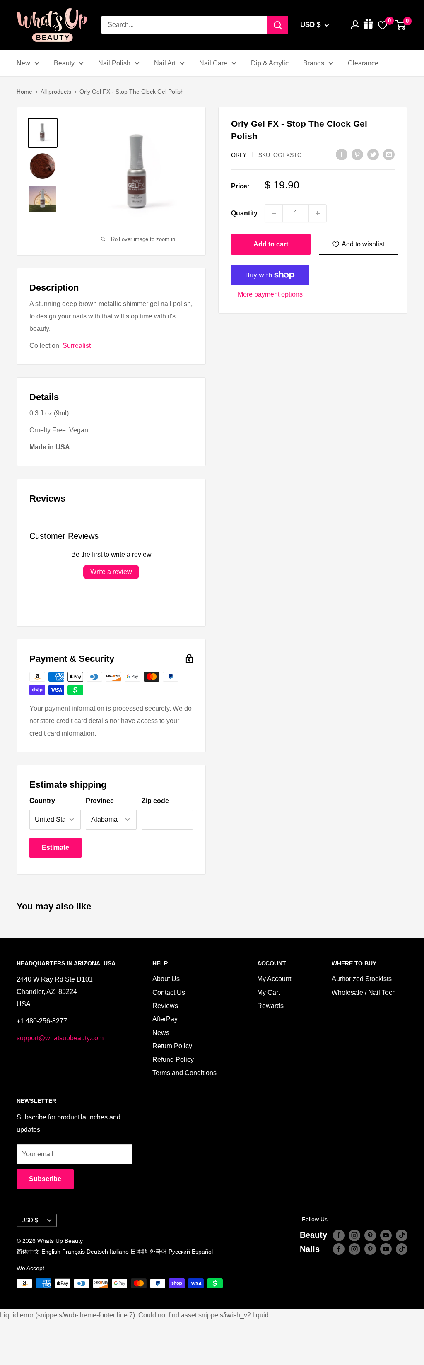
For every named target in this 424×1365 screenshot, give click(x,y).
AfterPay (165, 1019)
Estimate (55, 847)
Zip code (155, 800)
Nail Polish (114, 63)
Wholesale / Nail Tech (364, 992)
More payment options (270, 294)
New (23, 63)
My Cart (268, 992)
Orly (238, 155)
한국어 (158, 1251)
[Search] (277, 25)
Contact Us (168, 992)
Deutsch (97, 1251)
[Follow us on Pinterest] (370, 1235)
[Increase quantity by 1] (317, 213)
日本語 (139, 1251)
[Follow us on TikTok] (401, 1235)
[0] (400, 25)
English (50, 1251)
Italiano (119, 1251)
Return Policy (172, 1045)
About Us (166, 978)
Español (202, 1251)
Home (24, 91)
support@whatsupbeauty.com (60, 1038)
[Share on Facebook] (341, 154)
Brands (313, 63)
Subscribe (45, 1178)
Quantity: (245, 213)
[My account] (355, 24)
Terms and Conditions (184, 1072)
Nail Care (213, 63)
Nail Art (165, 63)
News (160, 1032)
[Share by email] (389, 154)
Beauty (64, 63)
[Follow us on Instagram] (354, 1235)
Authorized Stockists (362, 978)
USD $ (29, 1220)
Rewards (270, 1005)
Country (42, 800)
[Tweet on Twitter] (373, 154)
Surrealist (77, 345)
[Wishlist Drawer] (382, 25)
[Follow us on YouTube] (386, 1235)
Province (100, 800)
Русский (179, 1251)
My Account (274, 978)
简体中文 (28, 1251)
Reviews (165, 1005)
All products (56, 91)
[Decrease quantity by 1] (273, 213)
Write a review (111, 571)
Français (73, 1251)
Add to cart (270, 244)
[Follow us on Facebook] (338, 1235)
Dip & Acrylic (270, 63)
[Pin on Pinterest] (357, 154)
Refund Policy (173, 1059)
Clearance (363, 63)
